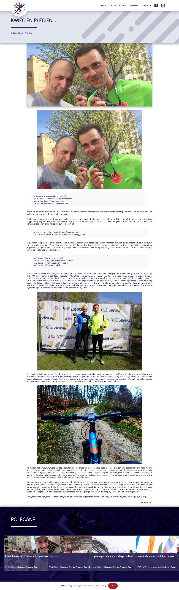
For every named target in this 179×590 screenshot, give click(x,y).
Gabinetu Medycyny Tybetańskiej (53, 485)
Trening (92, 567)
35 (50, 556)
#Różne (14, 33)
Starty (36, 567)
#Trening (28, 33)
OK (113, 586)
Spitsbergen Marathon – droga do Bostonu (115, 556)
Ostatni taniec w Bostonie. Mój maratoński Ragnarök (32, 556)
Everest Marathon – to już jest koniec (156, 556)
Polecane (29, 567)
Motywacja (21, 567)
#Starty (20, 33)
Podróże (72, 567)
